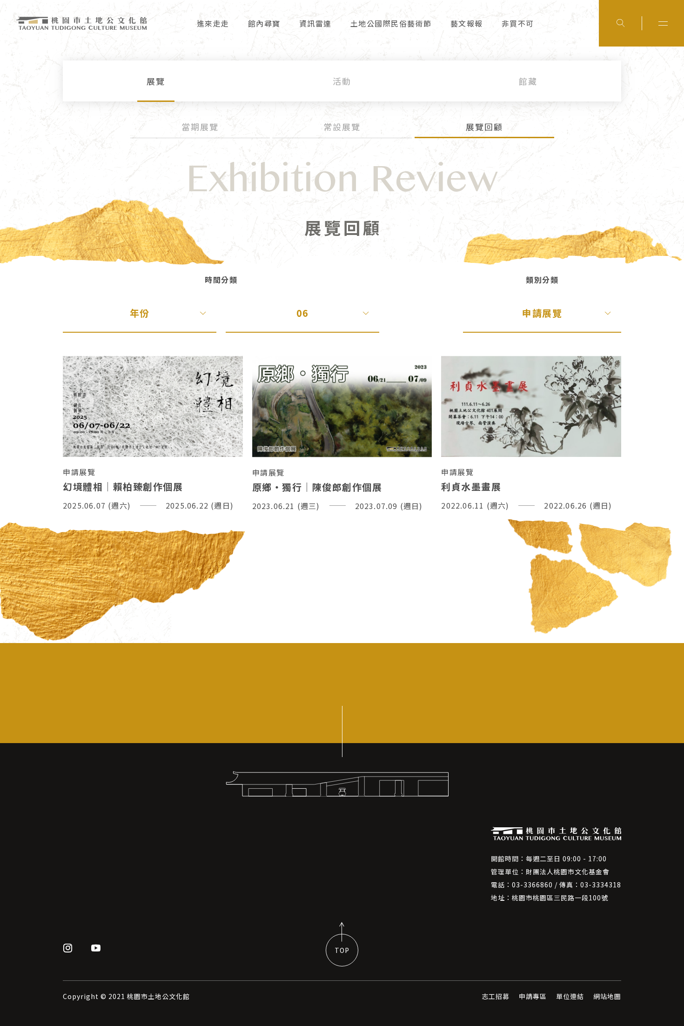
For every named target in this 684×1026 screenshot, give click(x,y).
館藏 (528, 81)
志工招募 (496, 996)
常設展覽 (342, 127)
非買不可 (518, 23)
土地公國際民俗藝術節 (391, 23)
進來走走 (213, 23)
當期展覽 (200, 127)
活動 (342, 81)
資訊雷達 (315, 23)
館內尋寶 (264, 23)
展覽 (156, 81)
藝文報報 (466, 23)
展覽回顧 (484, 127)
